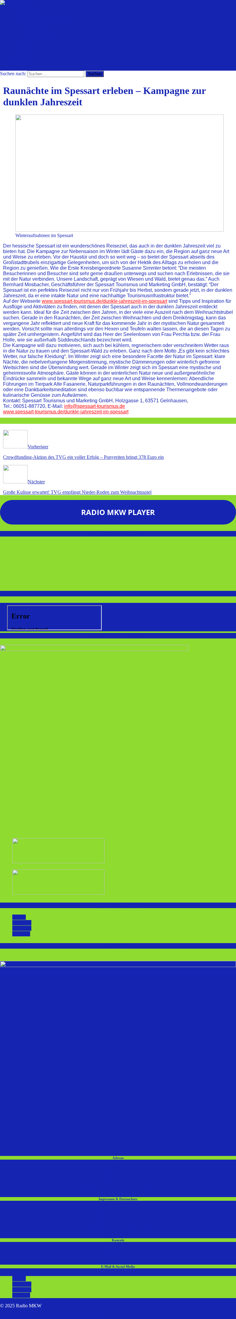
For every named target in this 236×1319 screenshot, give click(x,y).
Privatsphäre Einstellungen (118, 1226)
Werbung (21, 62)
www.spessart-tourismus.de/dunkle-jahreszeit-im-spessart (104, 301)
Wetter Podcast (39, 35)
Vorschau (21, 40)
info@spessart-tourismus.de (94, 406)
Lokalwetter (36, 29)
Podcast (19, 57)
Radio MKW (25, 13)
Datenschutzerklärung (111, 1219)
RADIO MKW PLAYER (118, 512)
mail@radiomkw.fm (118, 1253)
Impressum (96, 1212)
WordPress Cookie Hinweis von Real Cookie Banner (51, 1316)
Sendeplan (22, 51)
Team (17, 46)
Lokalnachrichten (41, 24)
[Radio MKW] (15, 2)
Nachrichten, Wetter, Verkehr (40, 18)
